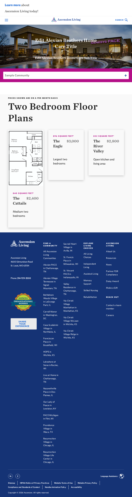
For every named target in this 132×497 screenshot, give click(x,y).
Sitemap (11, 483)
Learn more (13, 5)
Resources (111, 258)
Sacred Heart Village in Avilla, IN (69, 247)
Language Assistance (109, 476)
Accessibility (76, 487)
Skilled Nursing (91, 290)
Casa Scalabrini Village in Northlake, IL (50, 328)
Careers (110, 315)
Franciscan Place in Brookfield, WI (50, 342)
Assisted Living (91, 273)
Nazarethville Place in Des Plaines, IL (49, 392)
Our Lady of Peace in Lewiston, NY (49, 405)
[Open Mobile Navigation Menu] (7, 20)
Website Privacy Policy (87, 483)
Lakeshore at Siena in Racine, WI (50, 365)
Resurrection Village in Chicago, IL (49, 442)
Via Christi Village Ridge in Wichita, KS (70, 334)
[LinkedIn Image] (10, 477)
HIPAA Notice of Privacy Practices (34, 483)
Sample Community (17, 75)
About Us (110, 251)
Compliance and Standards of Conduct (24, 487)
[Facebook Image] (17, 477)
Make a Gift (112, 287)
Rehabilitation (90, 297)
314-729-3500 (24, 278)
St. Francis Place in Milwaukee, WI (70, 260)
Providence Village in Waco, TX (48, 428)
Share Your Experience (22, 324)
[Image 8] (23, 302)
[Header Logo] (66, 20)
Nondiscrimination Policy (55, 487)
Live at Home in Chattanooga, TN (50, 378)
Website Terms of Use (63, 483)
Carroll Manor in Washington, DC (50, 315)
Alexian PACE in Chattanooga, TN (51, 268)
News (109, 264)
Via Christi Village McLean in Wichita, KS (71, 321)
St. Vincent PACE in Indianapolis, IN (71, 274)
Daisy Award (112, 281)
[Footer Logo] (23, 243)
